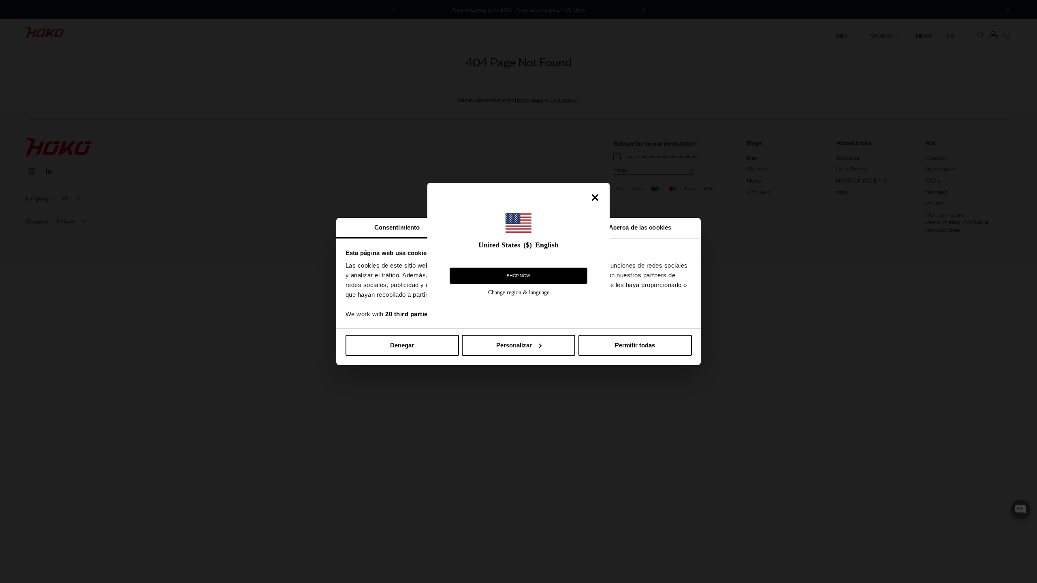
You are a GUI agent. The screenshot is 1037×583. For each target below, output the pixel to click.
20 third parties (408, 314)
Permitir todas (635, 345)
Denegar (402, 345)
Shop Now (518, 275)
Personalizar (514, 345)
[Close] (595, 197)
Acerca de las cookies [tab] (640, 227)
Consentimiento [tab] (397, 227)
